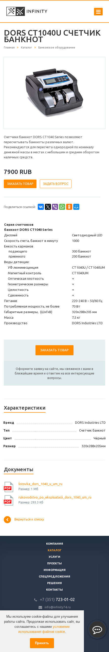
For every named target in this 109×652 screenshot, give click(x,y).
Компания (54, 543)
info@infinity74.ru (58, 607)
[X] (48, 207)
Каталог (55, 550)
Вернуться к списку (29, 519)
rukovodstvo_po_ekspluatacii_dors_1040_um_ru (55, 497)
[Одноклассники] (69, 207)
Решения (54, 583)
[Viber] (55, 207)
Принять (42, 643)
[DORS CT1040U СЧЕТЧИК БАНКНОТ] (54, 92)
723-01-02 (57, 599)
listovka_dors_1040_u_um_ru (40, 484)
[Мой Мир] (76, 207)
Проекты (54, 563)
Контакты (54, 589)
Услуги (54, 556)
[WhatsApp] (62, 207)
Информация (55, 569)
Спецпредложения (54, 576)
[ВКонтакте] (41, 207)
